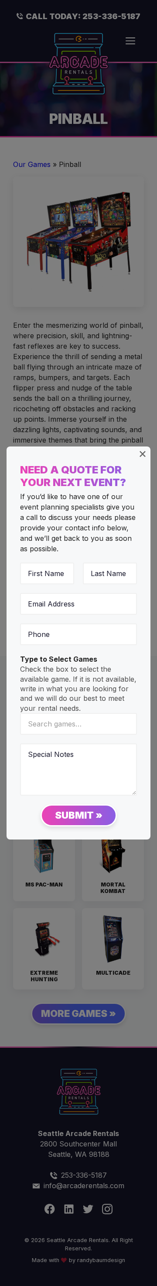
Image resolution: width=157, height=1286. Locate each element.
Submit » (78, 815)
